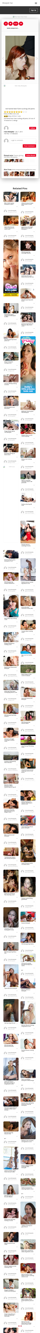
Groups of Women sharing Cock (16, 820)
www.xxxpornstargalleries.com (13, 28)
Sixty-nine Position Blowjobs (32, 490)
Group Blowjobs (29, 1113)
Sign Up (33, 10)
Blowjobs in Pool (12, 212)
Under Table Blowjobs (13, 1117)
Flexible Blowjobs (29, 975)
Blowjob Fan (7, 3)
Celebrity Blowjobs (13, 866)
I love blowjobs (12, 210)
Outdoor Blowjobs (30, 683)
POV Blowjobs (28, 261)
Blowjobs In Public (29, 444)
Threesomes (28, 213)
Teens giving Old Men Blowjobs (13, 156)
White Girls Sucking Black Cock (16, 324)
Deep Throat (11, 1029)
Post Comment (29, 146)
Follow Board (30, 155)
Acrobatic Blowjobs (13, 796)
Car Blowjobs (11, 440)
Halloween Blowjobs (30, 835)
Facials (26, 1234)
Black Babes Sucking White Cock (16, 676)
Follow (32, 128)
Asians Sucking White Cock (32, 237)
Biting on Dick (11, 392)
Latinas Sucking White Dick (32, 812)
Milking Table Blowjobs (31, 1175)
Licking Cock (11, 370)
